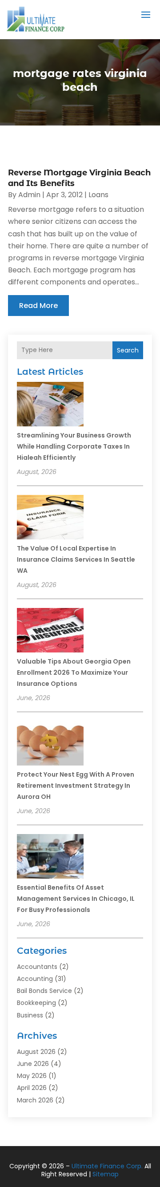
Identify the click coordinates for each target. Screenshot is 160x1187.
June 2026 (33, 1063)
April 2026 (32, 1087)
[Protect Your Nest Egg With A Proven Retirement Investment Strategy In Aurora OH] (50, 744)
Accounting (35, 978)
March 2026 (35, 1100)
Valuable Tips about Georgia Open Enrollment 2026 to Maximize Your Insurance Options (74, 672)
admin (29, 195)
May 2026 (32, 1075)
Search (128, 350)
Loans (98, 195)
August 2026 (36, 1051)
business (30, 1015)
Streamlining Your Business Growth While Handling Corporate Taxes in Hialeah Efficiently (74, 446)
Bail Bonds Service (44, 990)
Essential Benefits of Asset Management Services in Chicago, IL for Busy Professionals (76, 898)
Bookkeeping (36, 1002)
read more (38, 305)
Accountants (37, 966)
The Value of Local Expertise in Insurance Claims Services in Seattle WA (76, 559)
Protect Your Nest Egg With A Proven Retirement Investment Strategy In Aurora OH (75, 785)
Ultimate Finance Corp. (107, 1166)
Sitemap (105, 1174)
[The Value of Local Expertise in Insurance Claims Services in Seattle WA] (50, 518)
